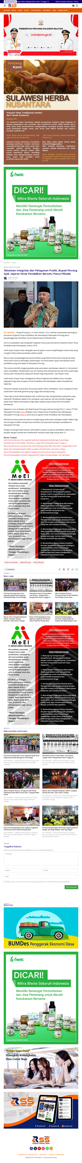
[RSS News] (12, 5)
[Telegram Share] (72, 569)
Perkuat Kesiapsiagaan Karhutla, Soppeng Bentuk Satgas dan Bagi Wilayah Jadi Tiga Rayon (37, 455)
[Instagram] (43, 1148)
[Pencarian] (77, 5)
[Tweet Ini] (63, 569)
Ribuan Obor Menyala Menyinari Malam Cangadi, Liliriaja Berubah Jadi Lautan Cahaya (34, 449)
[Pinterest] (39, 1148)
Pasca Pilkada (38, 562)
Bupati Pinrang (25, 562)
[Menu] (5, 5)
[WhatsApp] (47, 1148)
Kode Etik (43, 1155)
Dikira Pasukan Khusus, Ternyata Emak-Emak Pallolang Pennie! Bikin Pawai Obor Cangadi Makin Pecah (40, 446)
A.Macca (23, 415)
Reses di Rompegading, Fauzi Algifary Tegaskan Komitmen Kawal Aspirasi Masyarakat (35, 452)
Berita (6, 267)
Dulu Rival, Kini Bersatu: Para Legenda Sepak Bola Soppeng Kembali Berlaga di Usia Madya (36, 440)
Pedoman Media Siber (56, 1155)
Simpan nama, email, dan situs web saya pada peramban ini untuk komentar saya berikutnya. (38, 882)
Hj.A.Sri (22, 412)
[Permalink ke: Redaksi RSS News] (5, 278)
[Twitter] (35, 1148)
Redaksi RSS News (13, 277)
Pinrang (17, 267)
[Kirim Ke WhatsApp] (76, 569)
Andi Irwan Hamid (11, 562)
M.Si (64, 409)
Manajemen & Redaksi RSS (27, 1155)
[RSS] (51, 1148)
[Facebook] (31, 1148)
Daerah (11, 267)
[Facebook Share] (59, 569)
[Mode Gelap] (73, 5)
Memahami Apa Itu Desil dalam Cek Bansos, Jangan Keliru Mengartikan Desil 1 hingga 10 (35, 443)
